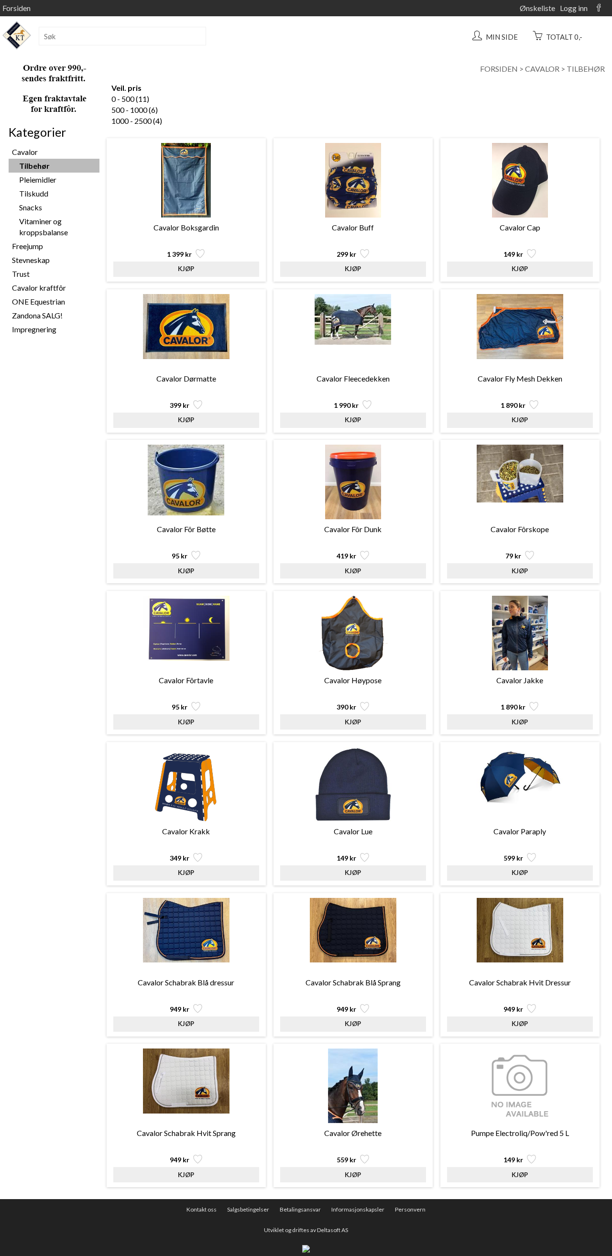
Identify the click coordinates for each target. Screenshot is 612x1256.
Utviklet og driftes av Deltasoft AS (306, 1230)
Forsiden (16, 7)
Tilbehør (586, 68)
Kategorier (37, 132)
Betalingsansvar (300, 1209)
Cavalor (542, 68)
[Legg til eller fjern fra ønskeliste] (199, 256)
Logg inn (574, 7)
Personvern (410, 1209)
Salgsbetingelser (248, 1209)
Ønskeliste (537, 7)
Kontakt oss (201, 1209)
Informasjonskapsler (357, 1209)
